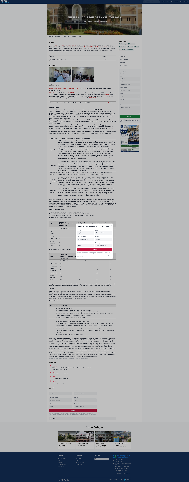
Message (97, 242)
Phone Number (82, 236)
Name (79, 230)
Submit (94, 249)
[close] (112, 225)
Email (96, 230)
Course (97, 236)
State (79, 242)
